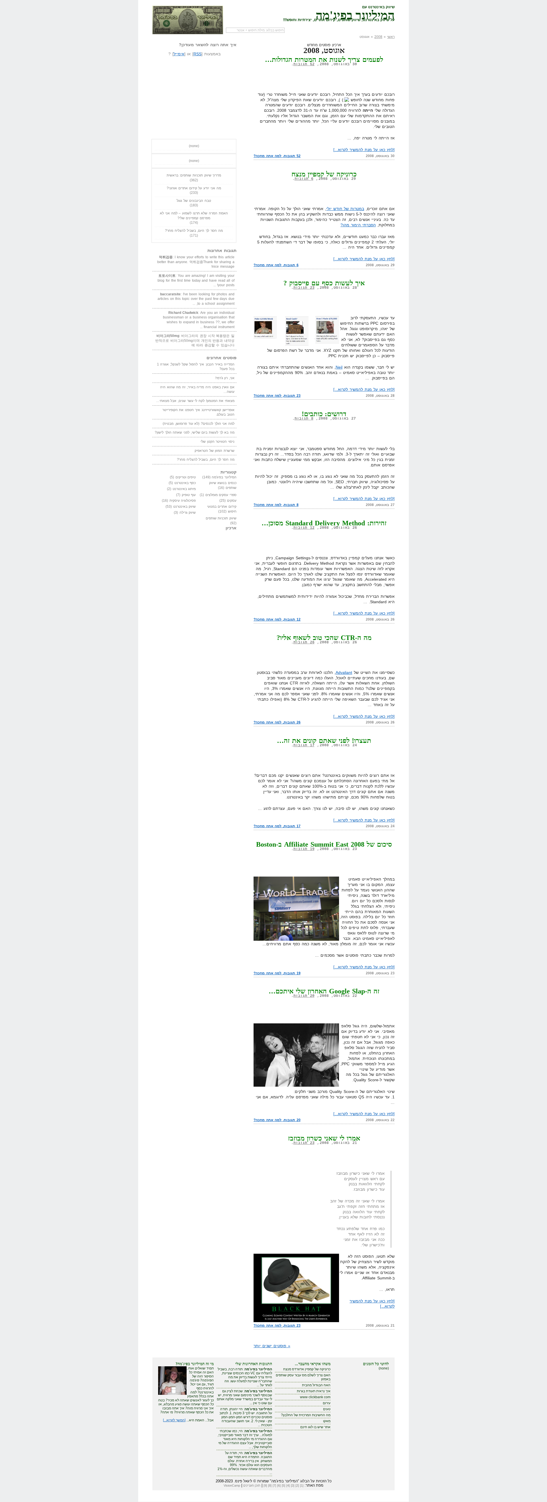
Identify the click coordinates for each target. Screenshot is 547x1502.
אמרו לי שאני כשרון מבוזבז (324, 1138)
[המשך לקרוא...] (174, 1420)
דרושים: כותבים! (324, 413)
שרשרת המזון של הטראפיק (214, 451)
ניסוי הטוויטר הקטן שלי (217, 442)
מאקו (326, 1421)
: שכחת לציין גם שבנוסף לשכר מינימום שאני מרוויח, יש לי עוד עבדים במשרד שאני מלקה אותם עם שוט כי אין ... (244, 1397)
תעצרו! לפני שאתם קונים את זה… (324, 740)
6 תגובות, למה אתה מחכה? (276, 265)
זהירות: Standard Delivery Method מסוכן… (324, 523)
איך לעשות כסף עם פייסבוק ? (324, 283)
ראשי (391, 37)
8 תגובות (304, 418)
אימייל (179, 54)
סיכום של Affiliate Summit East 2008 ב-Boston (324, 844)
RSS (197, 54)
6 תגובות (304, 179)
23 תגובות (304, 288)
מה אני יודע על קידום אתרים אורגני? (194, 188)
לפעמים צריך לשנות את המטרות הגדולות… (324, 59)
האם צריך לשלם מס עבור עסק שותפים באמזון (303, 1377)
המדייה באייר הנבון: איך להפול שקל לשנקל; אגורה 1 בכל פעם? (195, 366)
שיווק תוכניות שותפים (221, 518)
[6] (279, 1485)
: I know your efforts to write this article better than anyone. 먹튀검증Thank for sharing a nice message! (195, 262)
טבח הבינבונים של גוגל (194, 201)
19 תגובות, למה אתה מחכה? (277, 973)
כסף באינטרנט (185, 483)
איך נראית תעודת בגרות (313, 1391)
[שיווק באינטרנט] (187, 20)
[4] (288, 1485)
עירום (326, 1403)
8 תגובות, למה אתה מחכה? (276, 505)
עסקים (231, 501)
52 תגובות (304, 64)
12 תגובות (304, 528)
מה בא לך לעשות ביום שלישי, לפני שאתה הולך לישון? (194, 432)
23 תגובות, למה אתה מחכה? (277, 396)
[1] (301, 1485)
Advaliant (344, 672)
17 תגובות (304, 745)
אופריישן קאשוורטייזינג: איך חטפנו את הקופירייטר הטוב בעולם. (198, 412)
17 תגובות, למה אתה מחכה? (277, 826)
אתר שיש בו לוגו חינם (315, 1427)
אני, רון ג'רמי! (224, 378)
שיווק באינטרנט (184, 507)
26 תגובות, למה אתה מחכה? (277, 722)
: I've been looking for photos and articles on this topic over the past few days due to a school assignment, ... (196, 299)
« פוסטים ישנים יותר (272, 1346)
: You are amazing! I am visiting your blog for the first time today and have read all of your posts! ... (196, 280)
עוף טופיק (189, 495)
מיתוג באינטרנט (184, 489)
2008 (378, 37)
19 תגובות (304, 849)
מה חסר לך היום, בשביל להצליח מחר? (194, 231)
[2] (297, 1485)
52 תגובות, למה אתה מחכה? (277, 156)
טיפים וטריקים (185, 477)
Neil (339, 367)
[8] (270, 1485)
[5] (283, 1485)
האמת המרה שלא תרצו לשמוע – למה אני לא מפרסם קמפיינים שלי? (194, 215)
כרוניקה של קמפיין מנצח (324, 174)
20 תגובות (304, 996)
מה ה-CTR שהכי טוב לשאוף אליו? (324, 637)
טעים (326, 1409)
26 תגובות (304, 642)
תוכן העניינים (251, 1485)
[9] (265, 1485)
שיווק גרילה (187, 513)
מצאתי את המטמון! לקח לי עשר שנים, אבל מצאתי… (195, 401)
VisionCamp (232, 1485)
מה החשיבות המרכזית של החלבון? (305, 1415)
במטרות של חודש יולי (345, 208)
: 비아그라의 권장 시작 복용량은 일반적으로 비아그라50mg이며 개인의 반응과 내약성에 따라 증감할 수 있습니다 (194, 340)
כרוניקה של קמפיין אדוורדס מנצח (306, 1369)
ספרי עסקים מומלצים (220, 495)
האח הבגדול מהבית (316, 1385)
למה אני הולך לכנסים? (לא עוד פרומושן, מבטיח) (198, 424)
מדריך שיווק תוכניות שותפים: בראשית (194, 175)
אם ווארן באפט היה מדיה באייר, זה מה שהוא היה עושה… (197, 389)
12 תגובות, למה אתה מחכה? (277, 619)
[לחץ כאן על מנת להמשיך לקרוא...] (364, 149)
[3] (292, 1485)
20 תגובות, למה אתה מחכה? (277, 1120)
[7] (274, 1485)
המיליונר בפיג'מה (355, 14)
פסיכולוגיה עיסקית (183, 501)
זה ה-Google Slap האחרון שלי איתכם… (324, 991)
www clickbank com (315, 1397)
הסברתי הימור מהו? (358, 225)
